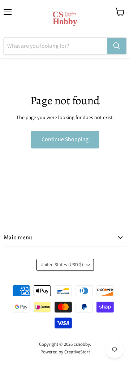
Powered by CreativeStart (65, 352)
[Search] (116, 46)
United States (61, 264)
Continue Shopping (65, 139)
